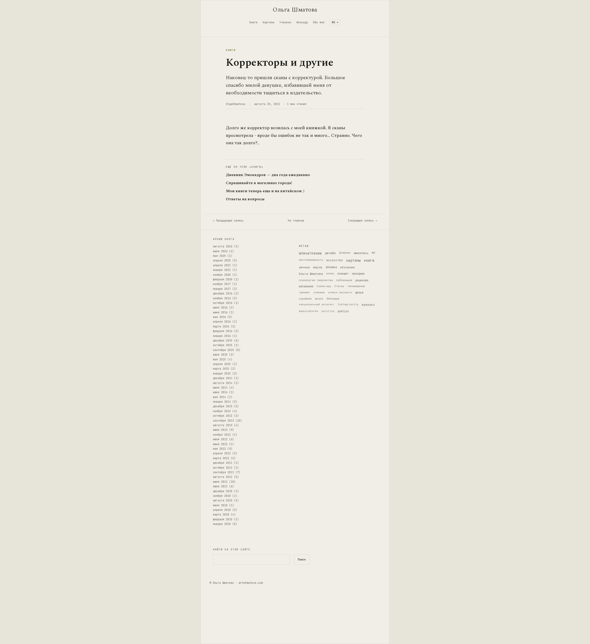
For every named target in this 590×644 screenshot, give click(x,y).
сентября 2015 (223, 350)
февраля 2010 (222, 519)
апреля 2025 (222, 260)
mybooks (368, 305)
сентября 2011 (223, 472)
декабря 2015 (222, 340)
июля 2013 (220, 430)
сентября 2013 (223, 420)
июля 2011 (220, 482)
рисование (306, 286)
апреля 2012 (222, 453)
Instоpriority (348, 304)
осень (330, 273)
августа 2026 (222, 246)
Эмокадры (332, 298)
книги (369, 260)
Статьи (339, 286)
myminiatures (308, 311)
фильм (359, 292)
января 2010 (222, 524)
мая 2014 (219, 397)
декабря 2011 (222, 463)
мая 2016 (219, 317)
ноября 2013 (222, 411)
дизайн (330, 253)
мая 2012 (219, 449)
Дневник (345, 252)
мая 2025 (219, 256)
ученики (319, 292)
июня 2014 (220, 392)
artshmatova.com (251, 583)
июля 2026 (220, 251)
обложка (331, 267)
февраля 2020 (222, 279)
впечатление (310, 253)
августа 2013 (222, 425)
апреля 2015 (222, 364)
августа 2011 (222, 477)
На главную (296, 220)
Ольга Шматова (295, 9)
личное (304, 267)
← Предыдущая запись (228, 220)
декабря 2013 (222, 406)
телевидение (356, 286)
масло (317, 267)
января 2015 (222, 373)
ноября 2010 (222, 496)
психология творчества (316, 280)
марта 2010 (221, 514)
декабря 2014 (222, 378)
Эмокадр (302, 22)
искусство (334, 260)
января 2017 (222, 289)
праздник (358, 274)
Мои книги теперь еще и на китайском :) (265, 191)
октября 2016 (222, 303)
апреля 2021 (222, 265)
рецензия (361, 280)
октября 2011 (222, 468)
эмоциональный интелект (316, 304)
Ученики (285, 22)
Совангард (324, 286)
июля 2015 (220, 354)
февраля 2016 (222, 331)
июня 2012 (220, 444)
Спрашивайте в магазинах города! (259, 183)
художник (305, 298)
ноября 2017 (222, 284)
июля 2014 (220, 387)
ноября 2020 (222, 275)
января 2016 (222, 336)
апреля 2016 (222, 321)
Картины (268, 22)
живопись (361, 253)
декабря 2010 (222, 491)
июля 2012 (220, 439)
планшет (343, 274)
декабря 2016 (222, 293)
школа (319, 298)
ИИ (373, 252)
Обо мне (319, 22)
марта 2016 (221, 326)
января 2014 (222, 402)
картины (353, 260)
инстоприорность (311, 259)
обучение (347, 267)
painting (328, 311)
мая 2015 (219, 359)
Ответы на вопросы (245, 199)
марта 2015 (221, 369)
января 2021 (222, 270)
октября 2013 (222, 416)
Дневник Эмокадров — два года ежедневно (268, 175)
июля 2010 (220, 505)
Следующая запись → (362, 220)
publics (343, 311)
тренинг (304, 292)
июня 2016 (220, 312)
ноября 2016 (222, 298)
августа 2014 (222, 383)
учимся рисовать (340, 292)
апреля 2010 (222, 510)
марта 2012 (221, 458)
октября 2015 (222, 345)
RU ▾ (335, 22)
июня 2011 (220, 486)
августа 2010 (222, 500)
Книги (253, 22)
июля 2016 (220, 307)
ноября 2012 (222, 435)
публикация (344, 280)
